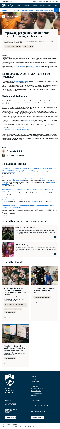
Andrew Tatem (5, 183)
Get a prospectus (36, 417)
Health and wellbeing (28, 46)
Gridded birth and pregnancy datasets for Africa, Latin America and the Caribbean (24, 179)
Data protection (23, 426)
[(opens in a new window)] (32, 405)
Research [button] (35, 5)
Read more (7, 317)
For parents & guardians (36, 390)
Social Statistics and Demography (20, 81)
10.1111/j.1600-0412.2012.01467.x (11, 175)
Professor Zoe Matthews (34, 66)
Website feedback (35, 395)
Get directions (10, 417)
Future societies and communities (13, 46)
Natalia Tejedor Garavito (18, 180)
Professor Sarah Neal (20, 66)
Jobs (45, 426)
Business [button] (42, 5)
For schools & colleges (36, 383)
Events (53, 1)
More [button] (57, 10)
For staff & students (35, 381)
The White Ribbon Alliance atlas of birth (12, 200)
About (34, 1)
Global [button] (49, 5)
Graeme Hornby (45, 180)
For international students (36, 393)
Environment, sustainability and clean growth (14, 305)
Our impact (16, 10)
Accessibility (11, 426)
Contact (56, 1)
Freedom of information (33, 426)
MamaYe (27, 120)
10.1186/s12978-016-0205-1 (10, 195)
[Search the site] (55, 5)
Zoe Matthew (34, 201)
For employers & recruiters (37, 388)
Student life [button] (26, 5)
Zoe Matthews (11, 172)
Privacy (17, 426)
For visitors (33, 379)
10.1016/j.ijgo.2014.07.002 (9, 213)
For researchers (34, 386)
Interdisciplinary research (27, 10)
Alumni (40, 1)
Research (4, 10)
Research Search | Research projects (44, 10)
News (50, 1)
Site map (5, 426)
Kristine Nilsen (5, 182)
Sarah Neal (4, 172)
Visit (37, 1)
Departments (45, 1)
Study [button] (19, 5)
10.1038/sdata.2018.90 (9, 185)
